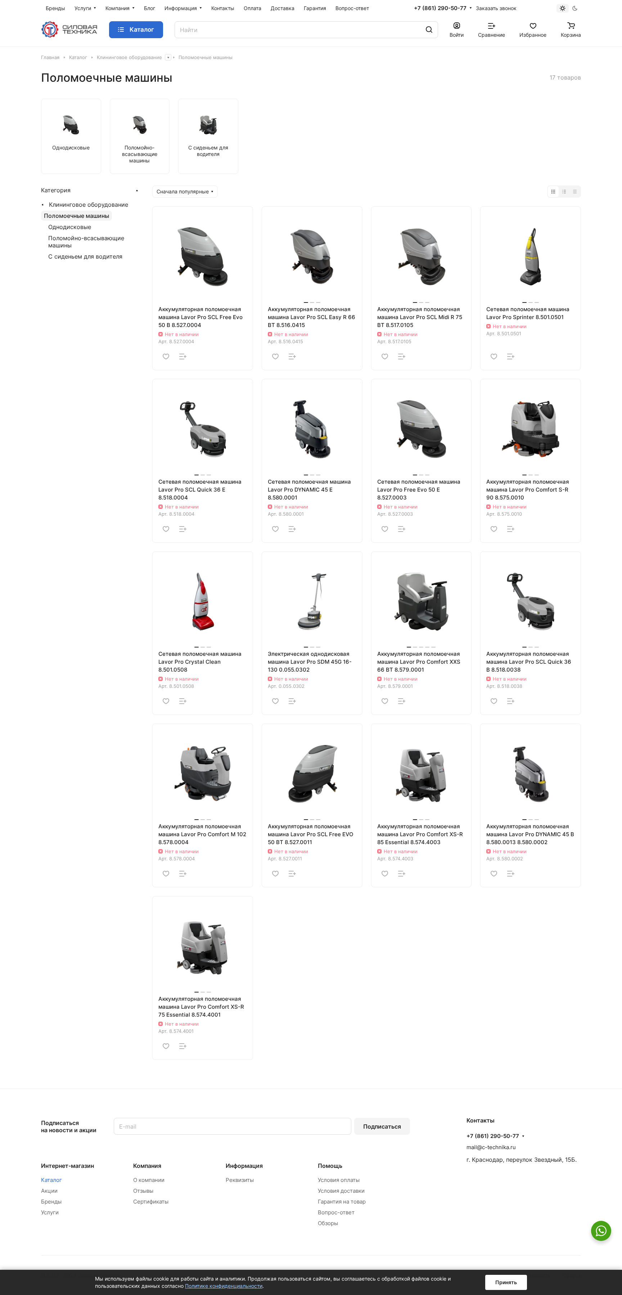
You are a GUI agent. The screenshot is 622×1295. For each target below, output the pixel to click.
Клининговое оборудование (88, 204)
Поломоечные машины (76, 215)
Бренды (51, 1201)
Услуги (50, 1212)
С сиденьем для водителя (85, 256)
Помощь (330, 1165)
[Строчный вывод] (564, 191)
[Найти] (429, 29)
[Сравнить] (182, 356)
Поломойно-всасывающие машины (86, 241)
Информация (244, 1165)
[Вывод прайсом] (574, 191)
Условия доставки (341, 1190)
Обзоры (328, 1223)
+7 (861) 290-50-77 (440, 8)
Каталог (51, 1180)
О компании (148, 1180)
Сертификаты (150, 1201)
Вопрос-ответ (336, 1212)
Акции (49, 1190)
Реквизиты (240, 1180)
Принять (506, 1282)
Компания (147, 1165)
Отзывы (143, 1190)
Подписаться (382, 1126)
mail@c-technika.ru (491, 1147)
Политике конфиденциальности (223, 1286)
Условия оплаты (339, 1180)
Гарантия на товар (342, 1201)
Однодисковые (69, 226)
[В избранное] (165, 356)
